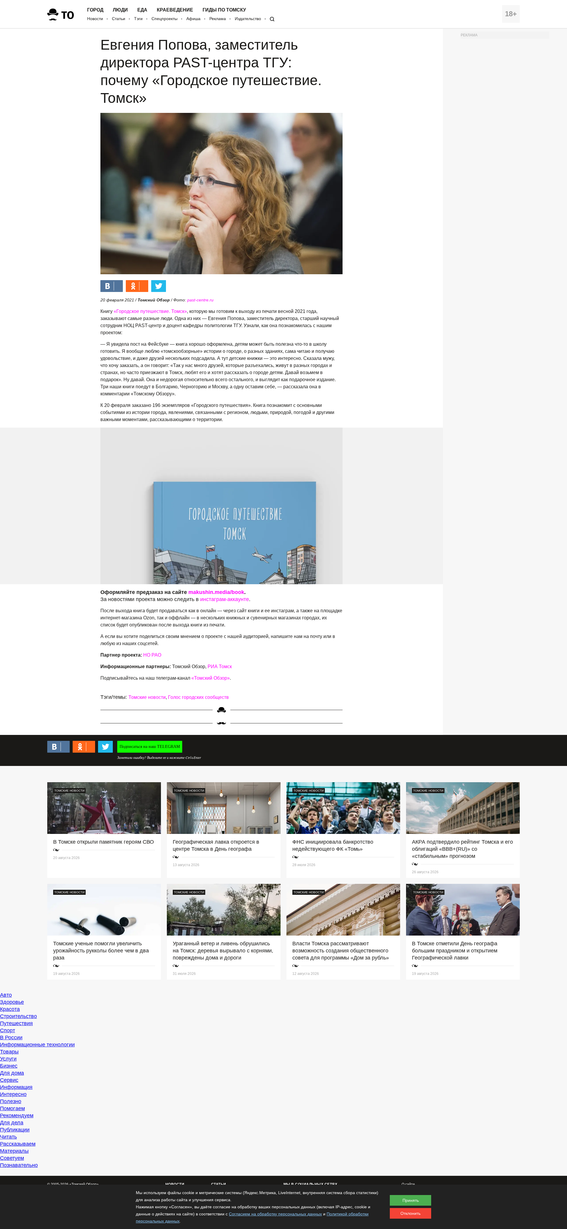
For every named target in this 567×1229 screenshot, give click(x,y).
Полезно (10, 1101)
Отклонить (410, 1213)
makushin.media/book (216, 592)
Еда (142, 10)
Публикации (15, 1130)
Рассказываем (17, 1144)
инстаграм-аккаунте (224, 599)
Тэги (138, 18)
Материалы (14, 1151)
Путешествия (16, 1023)
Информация (16, 1087)
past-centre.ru (200, 300)
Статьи (118, 18)
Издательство (248, 18)
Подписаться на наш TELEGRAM (150, 746)
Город (95, 10)
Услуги (8, 1059)
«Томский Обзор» (210, 678)
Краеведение (175, 10)
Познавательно (19, 1165)
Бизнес (8, 1066)
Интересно (13, 1094)
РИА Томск (220, 666)
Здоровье (12, 1002)
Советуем (12, 1158)
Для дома (12, 1073)
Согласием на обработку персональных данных (275, 1214)
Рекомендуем (16, 1115)
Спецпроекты (164, 18)
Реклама (217, 18)
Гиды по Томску (224, 10)
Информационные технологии (37, 1045)
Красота (10, 1009)
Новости (95, 18)
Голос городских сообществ (198, 697)
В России (11, 1037)
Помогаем (12, 1108)
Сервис (9, 1080)
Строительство (18, 1016)
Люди (120, 10)
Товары (9, 1052)
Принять (411, 1200)
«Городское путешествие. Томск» (150, 311)
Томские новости (147, 697)
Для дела (11, 1123)
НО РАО (152, 654)
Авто (6, 995)
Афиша (193, 18)
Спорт (7, 1030)
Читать (8, 1137)
